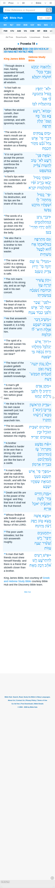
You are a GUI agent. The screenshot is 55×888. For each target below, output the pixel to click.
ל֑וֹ (37, 200)
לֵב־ (41, 307)
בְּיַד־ (48, 498)
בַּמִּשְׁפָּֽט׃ (45, 170)
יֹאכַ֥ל (35, 503)
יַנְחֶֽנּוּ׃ (38, 396)
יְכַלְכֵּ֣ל (47, 346)
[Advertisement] (31, 652)
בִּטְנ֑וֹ (37, 476)
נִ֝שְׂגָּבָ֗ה (34, 290)
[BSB (25, 49)
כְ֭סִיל (37, 177)
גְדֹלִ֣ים (47, 396)
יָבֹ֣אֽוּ (48, 182)
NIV (21, 51)
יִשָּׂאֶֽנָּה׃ (46, 357)
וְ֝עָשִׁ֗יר (46, 543)
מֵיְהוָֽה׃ (39, 526)
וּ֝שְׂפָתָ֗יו (46, 205)
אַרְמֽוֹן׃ (36, 464)
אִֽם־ (44, 99)
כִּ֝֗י (49, 99)
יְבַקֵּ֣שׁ (35, 67)
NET (16, 51)
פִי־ (41, 138)
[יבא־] (37, 410)
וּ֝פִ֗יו (33, 182)
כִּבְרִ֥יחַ (46, 464)
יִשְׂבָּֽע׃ (47, 486)
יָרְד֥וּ (42, 227)
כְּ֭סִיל (47, 94)
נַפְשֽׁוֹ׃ (47, 210)
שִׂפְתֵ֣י (46, 177)
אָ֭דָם (39, 386)
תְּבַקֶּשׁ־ (34, 374)
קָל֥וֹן (40, 121)
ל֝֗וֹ (33, 329)
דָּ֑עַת (48, 369)
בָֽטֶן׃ (48, 232)
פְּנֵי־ (38, 155)
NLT (25, 51)
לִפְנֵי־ (45, 302)
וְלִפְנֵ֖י (47, 312)
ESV (36, 49)
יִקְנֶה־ (34, 364)
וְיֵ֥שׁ (34, 560)
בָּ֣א (49, 116)
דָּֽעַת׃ (48, 379)
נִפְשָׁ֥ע (39, 444)
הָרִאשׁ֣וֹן (35, 404)
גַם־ (43, 116)
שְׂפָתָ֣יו (35, 481)
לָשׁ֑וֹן (40, 498)
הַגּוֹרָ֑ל (47, 432)
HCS (41, 49)
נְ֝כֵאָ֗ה (40, 351)
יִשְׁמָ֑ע (37, 324)
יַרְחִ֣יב (47, 391)
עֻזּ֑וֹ (40, 285)
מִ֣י (33, 351)
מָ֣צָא (47, 521)
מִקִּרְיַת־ (45, 449)
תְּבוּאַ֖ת (46, 481)
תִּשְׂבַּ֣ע (46, 476)
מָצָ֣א (45, 516)
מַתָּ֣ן (46, 386)
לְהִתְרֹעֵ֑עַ (44, 560)
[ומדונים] (44, 454)
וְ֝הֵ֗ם (48, 227)
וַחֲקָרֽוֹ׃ (47, 420)
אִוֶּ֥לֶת (47, 329)
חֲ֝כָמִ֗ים (46, 374)
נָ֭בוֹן (41, 364)
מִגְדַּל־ (44, 261)
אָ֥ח (33, 244)
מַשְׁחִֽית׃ (45, 254)
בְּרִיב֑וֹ (47, 410)
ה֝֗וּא (48, 249)
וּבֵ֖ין (39, 432)
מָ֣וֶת (46, 493)
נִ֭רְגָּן (39, 217)
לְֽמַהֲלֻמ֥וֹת (44, 187)
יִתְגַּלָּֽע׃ (36, 77)
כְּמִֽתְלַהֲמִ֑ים (43, 222)
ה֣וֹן (47, 280)
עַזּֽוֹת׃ (47, 548)
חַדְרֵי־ (33, 227)
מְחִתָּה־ (45, 200)
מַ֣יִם (47, 133)
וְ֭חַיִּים (38, 493)
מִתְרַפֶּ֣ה (39, 239)
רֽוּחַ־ (45, 341)
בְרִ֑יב (40, 182)
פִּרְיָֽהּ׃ (47, 508)
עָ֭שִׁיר (40, 280)
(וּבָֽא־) (46, 415)
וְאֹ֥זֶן (41, 369)
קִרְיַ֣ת (47, 285)
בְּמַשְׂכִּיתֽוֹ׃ (44, 295)
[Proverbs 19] (51, 403)
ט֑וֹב (33, 160)
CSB (30, 49)
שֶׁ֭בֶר (37, 302)
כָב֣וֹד (39, 312)
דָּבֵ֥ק (41, 565)
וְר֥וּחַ (48, 351)
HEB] (30, 51)
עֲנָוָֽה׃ (31, 312)
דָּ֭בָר (37, 319)
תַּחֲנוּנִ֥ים (43, 533)
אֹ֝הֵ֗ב (48, 565)
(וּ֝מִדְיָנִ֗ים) (44, 459)
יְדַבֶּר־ (47, 538)
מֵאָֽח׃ (33, 565)
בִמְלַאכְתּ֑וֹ (44, 244)
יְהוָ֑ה (48, 266)
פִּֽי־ (47, 194)
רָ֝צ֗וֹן (48, 526)
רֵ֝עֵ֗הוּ (37, 415)
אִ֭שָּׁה (37, 516)
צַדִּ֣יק (47, 271)
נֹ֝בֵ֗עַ (42, 143)
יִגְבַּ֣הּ (48, 307)
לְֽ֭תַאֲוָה (45, 67)
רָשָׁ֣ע (47, 160)
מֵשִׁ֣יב (45, 319)
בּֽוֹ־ (41, 266)
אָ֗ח (46, 444)
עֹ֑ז (37, 449)
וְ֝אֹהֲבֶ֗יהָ (45, 503)
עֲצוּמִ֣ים (45, 437)
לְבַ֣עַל (41, 249)
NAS (10, 51)
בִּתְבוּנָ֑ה (37, 94)
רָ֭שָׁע (36, 111)
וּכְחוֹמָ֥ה (45, 290)
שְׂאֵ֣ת (46, 155)
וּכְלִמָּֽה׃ (46, 334)
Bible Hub (27, 592)
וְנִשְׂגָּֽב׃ (39, 271)
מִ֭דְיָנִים (44, 427)
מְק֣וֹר (34, 143)
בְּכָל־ (39, 72)
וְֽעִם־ (47, 121)
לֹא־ (40, 160)
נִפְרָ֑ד (47, 72)
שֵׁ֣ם (32, 261)
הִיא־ (39, 329)
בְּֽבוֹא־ (45, 111)
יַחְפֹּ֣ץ (39, 88)
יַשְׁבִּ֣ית (33, 427)
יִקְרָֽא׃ (32, 187)
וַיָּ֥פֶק (34, 521)
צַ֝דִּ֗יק (36, 165)
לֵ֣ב (47, 364)
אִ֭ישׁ (38, 341)
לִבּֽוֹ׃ (34, 104)
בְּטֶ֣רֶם (46, 324)
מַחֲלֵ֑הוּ (37, 346)
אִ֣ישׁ (46, 555)
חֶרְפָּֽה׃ (46, 126)
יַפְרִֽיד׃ (35, 437)
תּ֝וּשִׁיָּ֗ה (46, 77)
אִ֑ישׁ (35, 138)
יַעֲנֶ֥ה (37, 543)
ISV (6, 51)
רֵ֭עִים (38, 555)
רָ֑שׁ (39, 538)
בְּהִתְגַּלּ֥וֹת (44, 104)
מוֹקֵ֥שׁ (36, 205)
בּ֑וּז (38, 116)
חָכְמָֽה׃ (46, 148)
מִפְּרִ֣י (45, 471)
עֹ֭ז (37, 261)
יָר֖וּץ (35, 266)
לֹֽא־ (47, 88)
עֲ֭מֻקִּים (38, 133)
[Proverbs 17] (3, 403)
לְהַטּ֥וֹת (46, 165)
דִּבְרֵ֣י (47, 138)
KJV (46, 49)
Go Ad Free (5, 882)
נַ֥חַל (48, 143)
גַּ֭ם (48, 239)
